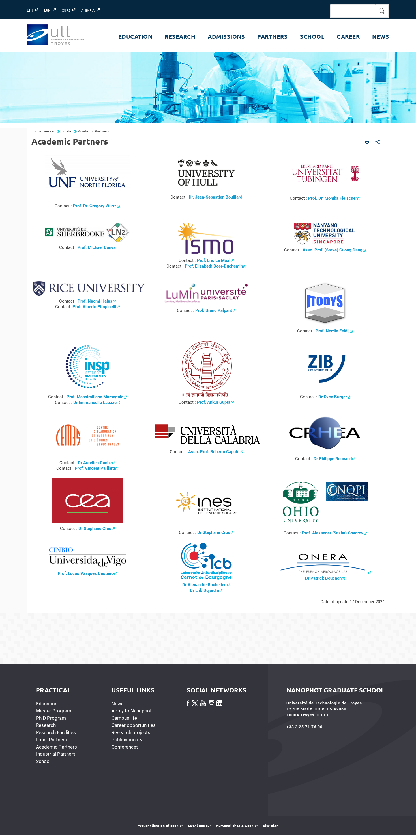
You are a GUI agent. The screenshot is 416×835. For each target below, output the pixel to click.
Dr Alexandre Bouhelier (204, 584)
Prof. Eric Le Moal (213, 260)
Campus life (124, 718)
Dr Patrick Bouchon (323, 578)
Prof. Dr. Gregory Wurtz (95, 205)
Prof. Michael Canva (97, 247)
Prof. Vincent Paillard (95, 468)
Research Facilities (56, 732)
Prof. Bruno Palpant (213, 310)
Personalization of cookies (161, 825)
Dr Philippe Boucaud (333, 458)
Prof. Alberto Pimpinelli (94, 306)
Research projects (130, 732)
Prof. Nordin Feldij (332, 331)
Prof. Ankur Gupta (213, 402)
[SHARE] (377, 142)
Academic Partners (56, 747)
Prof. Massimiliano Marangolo (95, 396)
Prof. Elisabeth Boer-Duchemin (214, 266)
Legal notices (200, 825)
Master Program (53, 711)
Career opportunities (133, 725)
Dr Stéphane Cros (94, 528)
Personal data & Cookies (237, 825)
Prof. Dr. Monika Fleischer (332, 198)
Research (46, 725)
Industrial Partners (56, 754)
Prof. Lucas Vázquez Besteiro (86, 573)
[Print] (367, 142)
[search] (353, 11)
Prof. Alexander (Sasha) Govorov (332, 533)
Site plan (271, 825)
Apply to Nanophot (131, 711)
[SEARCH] (382, 11)
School (43, 761)
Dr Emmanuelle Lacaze (95, 402)
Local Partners (51, 739)
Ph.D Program (51, 718)
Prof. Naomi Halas (95, 301)
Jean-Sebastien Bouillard (218, 197)
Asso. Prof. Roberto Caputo (213, 451)
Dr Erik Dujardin (204, 590)
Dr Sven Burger (332, 396)
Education (46, 703)
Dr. (192, 197)
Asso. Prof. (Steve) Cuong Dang (333, 250)
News (117, 703)
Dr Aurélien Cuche (95, 462)
